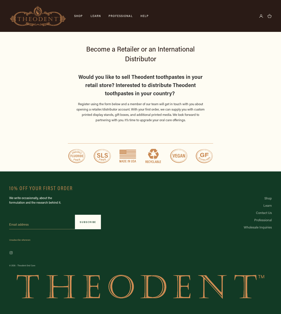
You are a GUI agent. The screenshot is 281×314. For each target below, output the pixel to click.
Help (144, 16)
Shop (78, 16)
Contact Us (264, 213)
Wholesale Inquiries (258, 227)
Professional (121, 16)
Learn (96, 16)
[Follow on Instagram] (11, 253)
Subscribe (88, 222)
